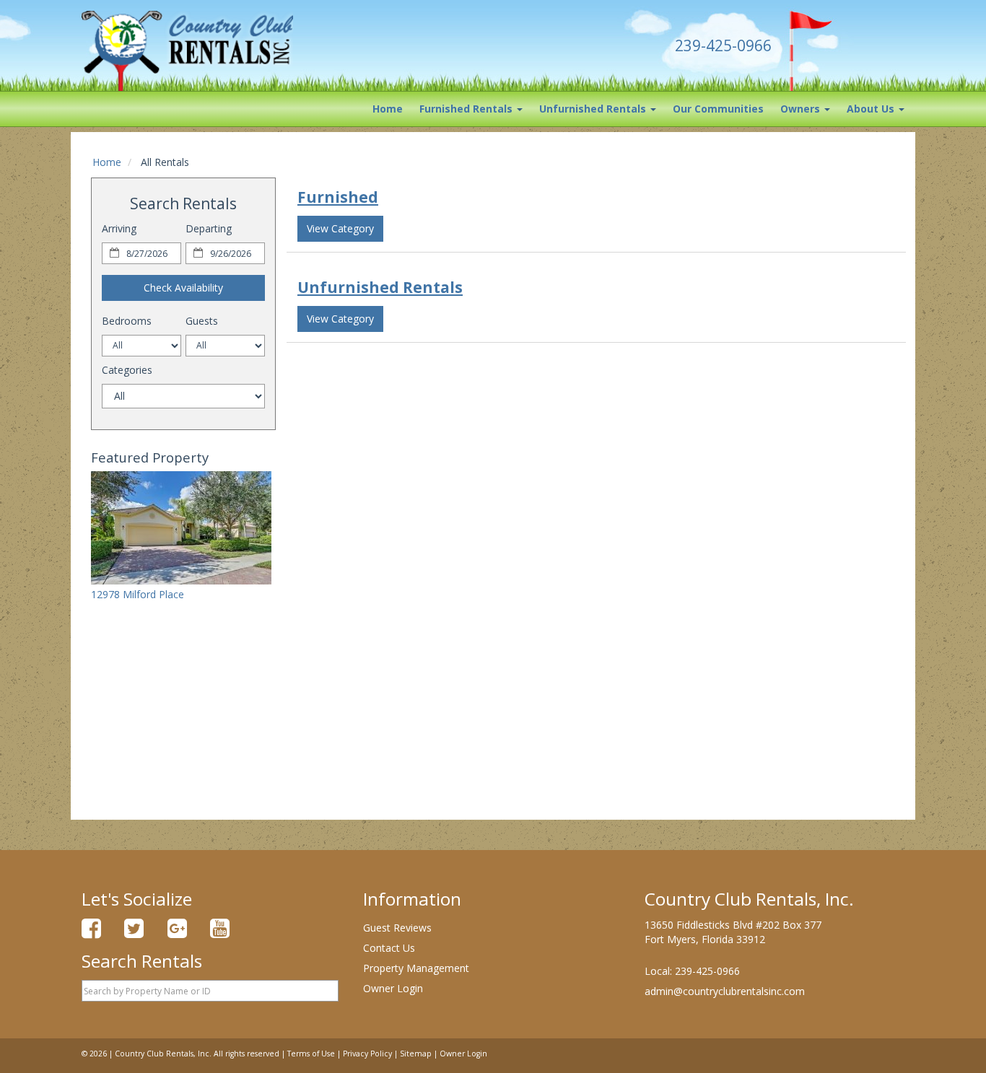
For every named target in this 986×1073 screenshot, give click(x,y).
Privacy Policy (367, 1053)
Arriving (119, 228)
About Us (872, 108)
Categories (127, 370)
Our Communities (718, 108)
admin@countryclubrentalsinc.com (725, 991)
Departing (209, 228)
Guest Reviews (397, 927)
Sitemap (416, 1053)
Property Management (416, 968)
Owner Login (393, 988)
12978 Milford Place (137, 594)
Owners (801, 108)
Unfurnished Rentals (594, 108)
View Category (340, 228)
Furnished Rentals (467, 108)
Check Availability (183, 287)
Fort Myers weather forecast (183, 772)
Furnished (337, 197)
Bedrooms (127, 321)
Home (387, 108)
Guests (202, 321)
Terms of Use (311, 1053)
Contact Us (389, 948)
